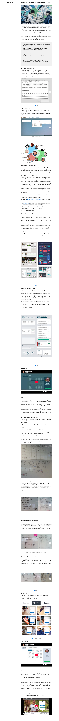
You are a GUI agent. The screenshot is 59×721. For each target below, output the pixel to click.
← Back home (9, 4)
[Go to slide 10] (40, 638)
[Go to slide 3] (37, 105)
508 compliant (26, 203)
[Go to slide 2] (36, 285)
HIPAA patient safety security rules (34, 199)
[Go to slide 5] (36, 638)
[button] (50, 92)
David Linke (10, 2)
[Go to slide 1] (35, 105)
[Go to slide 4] (35, 638)
